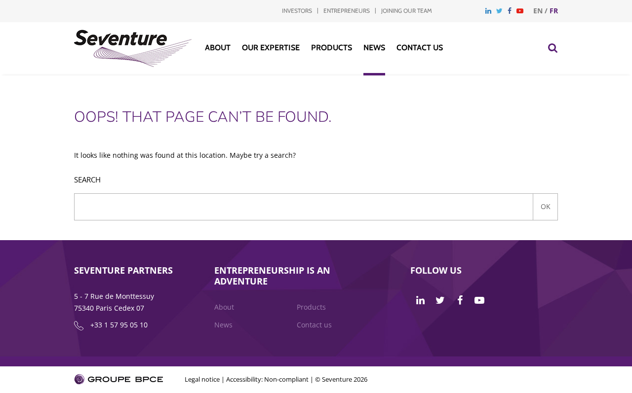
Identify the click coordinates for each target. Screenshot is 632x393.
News (374, 47)
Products (331, 47)
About (218, 47)
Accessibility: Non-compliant (267, 379)
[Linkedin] (488, 10)
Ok (546, 206)
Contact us (419, 47)
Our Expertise (271, 47)
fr (554, 10)
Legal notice (202, 379)
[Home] (133, 64)
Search (87, 179)
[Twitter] (499, 10)
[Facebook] (510, 10)
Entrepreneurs (346, 10)
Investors (297, 10)
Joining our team (406, 10)
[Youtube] (519, 10)
